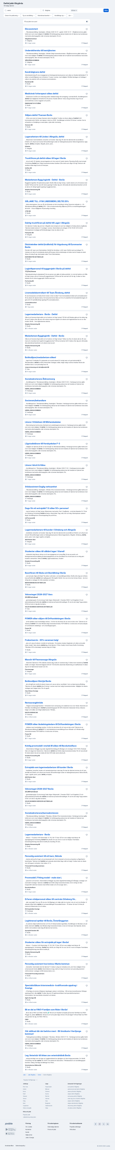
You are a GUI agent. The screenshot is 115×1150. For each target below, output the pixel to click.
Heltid (24, 1089)
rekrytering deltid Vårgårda (75, 1105)
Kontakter (28, 1129)
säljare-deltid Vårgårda (74, 1101)
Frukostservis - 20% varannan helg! (41, 640)
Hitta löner (73, 1129)
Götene (47, 1091)
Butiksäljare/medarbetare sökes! (40, 357)
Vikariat (25, 1096)
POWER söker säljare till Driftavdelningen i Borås (47, 618)
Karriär (27, 1132)
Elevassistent (31, 29)
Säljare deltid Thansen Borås (38, 115)
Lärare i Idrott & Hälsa (35, 465)
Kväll (24, 1094)
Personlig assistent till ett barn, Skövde (43, 856)
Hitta (106, 10)
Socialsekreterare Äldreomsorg (40, 379)
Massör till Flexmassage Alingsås (41, 659)
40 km (73, 10)
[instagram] (99, 1124)
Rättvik (47, 1096)
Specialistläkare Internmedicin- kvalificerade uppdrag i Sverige (51, 986)
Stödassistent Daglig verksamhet (41, 486)
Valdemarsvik (48, 1105)
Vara (46, 1101)
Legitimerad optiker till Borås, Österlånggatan (46, 921)
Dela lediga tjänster (53, 1127)
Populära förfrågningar (29, 1080)
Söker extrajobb (27, 1108)
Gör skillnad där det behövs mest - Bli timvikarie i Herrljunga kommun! (53, 1032)
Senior (24, 1098)
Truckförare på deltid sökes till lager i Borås (45, 158)
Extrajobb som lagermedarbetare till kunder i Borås (49, 767)
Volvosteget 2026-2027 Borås (39, 789)
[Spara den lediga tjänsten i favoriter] (86, 29)
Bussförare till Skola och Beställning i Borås (45, 573)
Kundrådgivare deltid (35, 72)
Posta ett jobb (52, 1129)
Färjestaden (48, 1086)
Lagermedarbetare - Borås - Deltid (41, 314)
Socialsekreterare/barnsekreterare (41, 813)
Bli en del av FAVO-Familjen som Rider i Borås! (46, 1009)
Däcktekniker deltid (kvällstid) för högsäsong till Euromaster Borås (53, 245)
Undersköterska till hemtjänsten (40, 50)
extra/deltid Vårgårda (73, 1086)
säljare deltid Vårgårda (74, 1094)
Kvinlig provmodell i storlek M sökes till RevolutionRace (51, 746)
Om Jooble (29, 1127)
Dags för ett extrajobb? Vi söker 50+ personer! (47, 508)
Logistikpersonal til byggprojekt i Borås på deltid (48, 268)
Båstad (47, 1089)
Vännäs (47, 1098)
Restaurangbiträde (34, 702)
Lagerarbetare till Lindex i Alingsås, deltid (44, 136)
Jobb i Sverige (30, 1137)
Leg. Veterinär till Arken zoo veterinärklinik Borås (47, 1055)
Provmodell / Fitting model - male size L (43, 877)
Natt (24, 1103)
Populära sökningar (75, 1127)
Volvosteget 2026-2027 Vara (38, 594)
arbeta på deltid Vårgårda (74, 1091)
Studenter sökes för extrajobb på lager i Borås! (47, 942)
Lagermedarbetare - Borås (37, 834)
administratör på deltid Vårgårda (76, 1089)
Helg (24, 1101)
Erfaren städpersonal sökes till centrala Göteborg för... (50, 899)
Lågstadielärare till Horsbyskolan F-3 (42, 443)
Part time (25, 1086)
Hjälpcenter (29, 1135)
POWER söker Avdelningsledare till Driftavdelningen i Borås (53, 724)
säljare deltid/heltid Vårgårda (75, 1103)
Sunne (47, 1094)
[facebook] (95, 1124)
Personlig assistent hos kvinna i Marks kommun (47, 964)
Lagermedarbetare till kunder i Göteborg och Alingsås (50, 530)
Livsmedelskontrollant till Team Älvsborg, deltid (47, 293)
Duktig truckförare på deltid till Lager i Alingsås (47, 223)
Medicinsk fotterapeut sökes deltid (41, 93)
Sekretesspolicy (20, 1145)
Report (85, 43)
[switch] (87, 21)
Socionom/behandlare (35, 400)
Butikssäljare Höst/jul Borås (38, 681)
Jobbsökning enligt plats (29, 1117)
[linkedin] (107, 1124)
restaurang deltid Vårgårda (75, 1096)
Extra (24, 1091)
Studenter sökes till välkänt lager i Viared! (44, 551)
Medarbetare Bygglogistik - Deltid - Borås (44, 336)
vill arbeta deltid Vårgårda (74, 1108)
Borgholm (47, 1103)
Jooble (108, 1146)
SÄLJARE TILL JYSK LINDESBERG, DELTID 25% (47, 201)
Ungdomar (25, 1105)
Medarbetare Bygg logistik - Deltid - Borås (45, 180)
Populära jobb (26, 1114)
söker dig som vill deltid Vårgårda (76, 1098)
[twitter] (103, 1124)
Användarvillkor (9, 1145)
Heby (46, 1108)
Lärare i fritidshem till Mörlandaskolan (43, 422)
